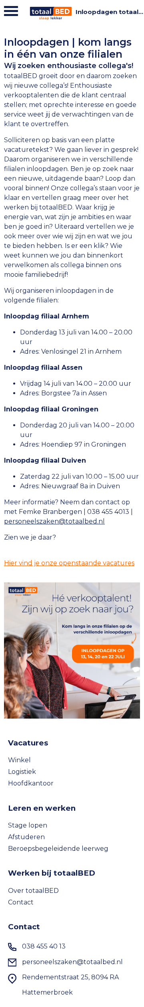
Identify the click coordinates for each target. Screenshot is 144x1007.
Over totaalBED (33, 890)
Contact (21, 902)
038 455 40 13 (44, 946)
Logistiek (22, 771)
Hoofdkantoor (31, 783)
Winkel (19, 760)
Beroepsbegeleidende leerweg (58, 848)
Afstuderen (26, 837)
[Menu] (11, 13)
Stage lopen (27, 825)
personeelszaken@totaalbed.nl (54, 521)
